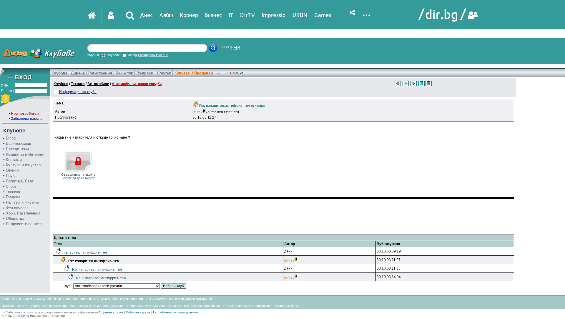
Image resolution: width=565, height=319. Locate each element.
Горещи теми (17, 149)
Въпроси (145, 73)
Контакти (14, 159)
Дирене (78, 73)
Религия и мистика (22, 202)
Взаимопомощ (18, 143)
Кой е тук (124, 73)
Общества (15, 218)
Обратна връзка (111, 312)
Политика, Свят (20, 181)
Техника (13, 192)
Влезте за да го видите (78, 176)
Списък (164, 73)
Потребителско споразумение (175, 312)
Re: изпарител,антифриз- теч (97, 270)
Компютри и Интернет (25, 154)
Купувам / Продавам (194, 73)
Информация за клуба (78, 92)
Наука (11, 175)
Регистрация (100, 73)
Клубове (59, 73)
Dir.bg (11, 138)
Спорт (11, 186)
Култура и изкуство (23, 165)
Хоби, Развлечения (23, 213)
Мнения (12, 170)
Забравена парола (26, 119)
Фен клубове (17, 208)
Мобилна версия (138, 312)
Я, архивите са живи (24, 224)
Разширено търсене (153, 55)
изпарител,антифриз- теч (85, 252)
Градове (13, 197)
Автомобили (98, 84)
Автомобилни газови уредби (137, 84)
